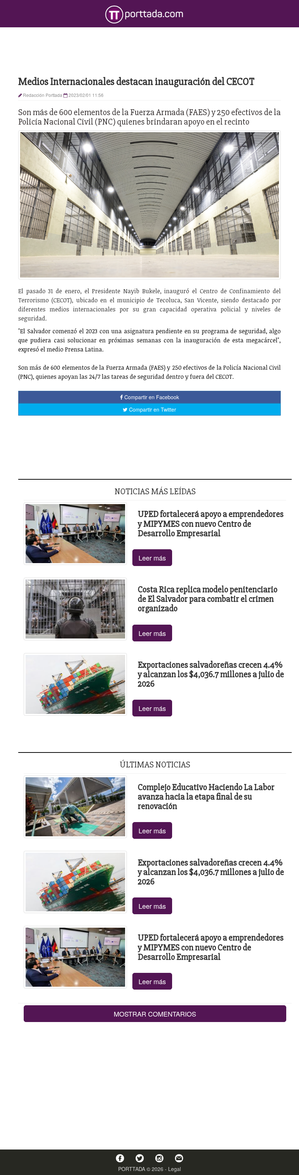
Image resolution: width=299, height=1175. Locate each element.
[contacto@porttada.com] (179, 1158)
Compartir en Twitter (152, 409)
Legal (174, 1168)
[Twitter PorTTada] (140, 1158)
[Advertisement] (149, 51)
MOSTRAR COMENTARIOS (155, 1013)
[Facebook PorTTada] (120, 1158)
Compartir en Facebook (151, 397)
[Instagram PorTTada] (159, 1158)
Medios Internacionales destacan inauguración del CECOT (136, 81)
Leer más (152, 557)
